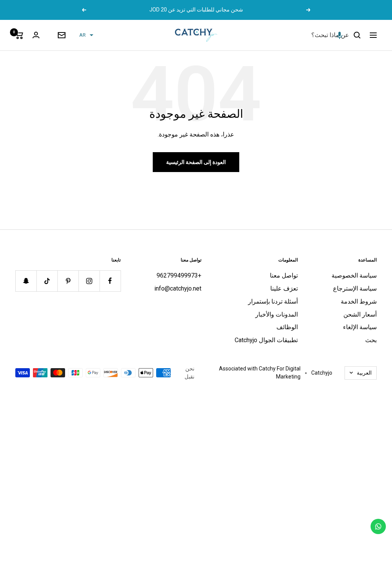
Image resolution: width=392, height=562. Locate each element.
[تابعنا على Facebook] (110, 280)
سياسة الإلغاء (360, 327)
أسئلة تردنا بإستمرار (273, 301)
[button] (339, 35)
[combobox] (291, 35)
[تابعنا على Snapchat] (25, 280)
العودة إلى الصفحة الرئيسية (196, 162)
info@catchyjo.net (177, 288)
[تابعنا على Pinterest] (67, 280)
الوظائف (287, 327)
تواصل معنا (284, 275)
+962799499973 (179, 275)
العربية (364, 373)
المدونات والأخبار (276, 314)
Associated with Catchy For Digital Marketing (260, 372)
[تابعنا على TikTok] (46, 280)
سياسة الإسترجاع (355, 288)
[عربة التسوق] (19, 35)
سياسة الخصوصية (354, 275)
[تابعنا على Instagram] (89, 280)
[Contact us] (378, 526)
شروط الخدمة (359, 301)
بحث (371, 340)
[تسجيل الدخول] (36, 35)
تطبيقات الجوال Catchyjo (266, 340)
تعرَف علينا (284, 288)
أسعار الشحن (360, 314)
